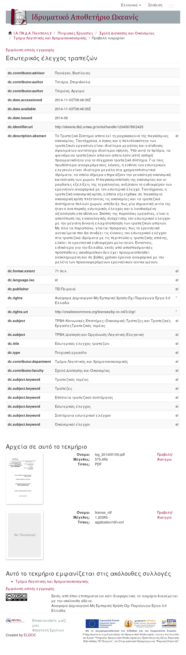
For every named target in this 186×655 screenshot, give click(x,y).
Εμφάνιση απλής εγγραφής (30, 49)
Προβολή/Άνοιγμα (165, 457)
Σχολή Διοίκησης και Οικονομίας (127, 33)
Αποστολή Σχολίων (48, 630)
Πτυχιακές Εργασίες (75, 33)
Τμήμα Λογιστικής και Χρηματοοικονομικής (50, 37)
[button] (131, 5)
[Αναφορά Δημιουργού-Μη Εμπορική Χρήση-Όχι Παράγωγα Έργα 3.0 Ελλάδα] (25, 597)
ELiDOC (30, 634)
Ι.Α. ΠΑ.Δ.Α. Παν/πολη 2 (33, 33)
